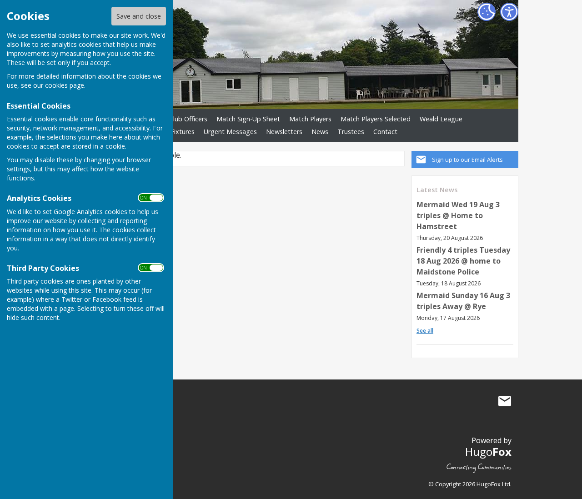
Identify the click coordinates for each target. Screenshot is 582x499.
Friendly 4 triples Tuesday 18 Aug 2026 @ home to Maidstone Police (463, 261)
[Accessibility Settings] (509, 12)
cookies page (64, 85)
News (319, 131)
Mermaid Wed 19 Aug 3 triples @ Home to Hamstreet (458, 215)
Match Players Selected (376, 119)
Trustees (350, 131)
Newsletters (284, 131)
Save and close (138, 16)
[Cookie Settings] (486, 12)
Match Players (310, 119)
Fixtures (183, 131)
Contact (385, 131)
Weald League (441, 119)
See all (424, 330)
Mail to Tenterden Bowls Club (505, 401)
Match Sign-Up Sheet (248, 119)
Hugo (488, 451)
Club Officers (188, 119)
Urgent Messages (230, 131)
